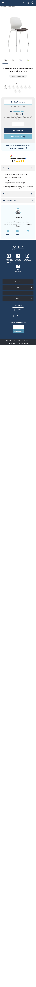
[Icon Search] (23, 3)
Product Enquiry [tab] (9, 200)
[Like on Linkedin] (18, 257)
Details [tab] (6, 194)
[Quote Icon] (28, 3)
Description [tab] (8, 168)
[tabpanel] (18, 180)
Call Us (20, 309)
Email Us (19, 316)
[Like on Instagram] (27, 257)
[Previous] (3, 32)
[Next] (32, 32)
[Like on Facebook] (18, 268)
